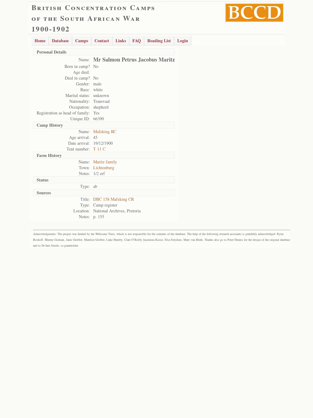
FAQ (136, 40)
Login (182, 40)
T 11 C (99, 149)
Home (40, 40)
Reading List (159, 40)
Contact (101, 40)
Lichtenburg (103, 167)
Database (60, 40)
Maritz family (105, 162)
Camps (81, 40)
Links (121, 40)
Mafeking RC (104, 131)
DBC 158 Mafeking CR (113, 199)
